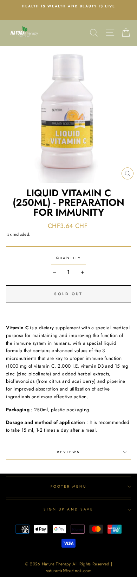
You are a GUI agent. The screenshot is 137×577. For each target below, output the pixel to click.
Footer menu (69, 486)
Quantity (68, 258)
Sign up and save (68, 509)
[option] (68, 6)
